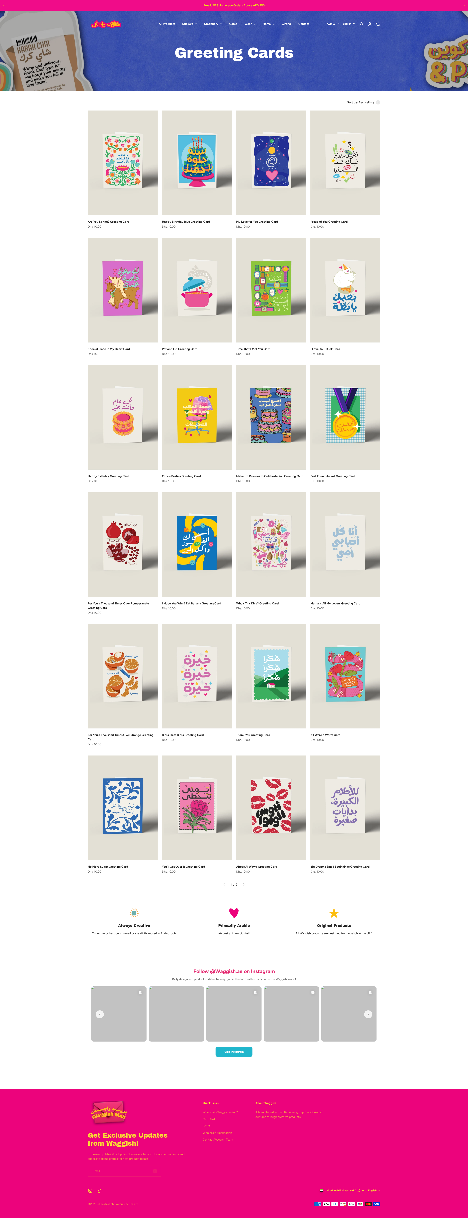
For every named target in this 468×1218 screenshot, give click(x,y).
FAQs (206, 1126)
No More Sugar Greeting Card (108, 866)
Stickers (187, 24)
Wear (248, 24)
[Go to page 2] (243, 884)
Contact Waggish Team (218, 1139)
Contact (303, 24)
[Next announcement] (464, 5)
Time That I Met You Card (253, 349)
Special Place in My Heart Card (109, 349)
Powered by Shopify (126, 1204)
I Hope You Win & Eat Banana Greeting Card (191, 603)
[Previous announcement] (3, 5)
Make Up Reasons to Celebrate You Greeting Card (269, 476)
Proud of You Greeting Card (329, 221)
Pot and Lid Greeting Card (179, 349)
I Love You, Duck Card (325, 349)
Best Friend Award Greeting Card (332, 476)
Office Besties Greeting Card (181, 476)
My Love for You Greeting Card (257, 221)
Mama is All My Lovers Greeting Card (335, 603)
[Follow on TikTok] (99, 1190)
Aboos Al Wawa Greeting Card (256, 866)
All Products (167, 24)
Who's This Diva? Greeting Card (257, 603)
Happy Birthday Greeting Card (108, 476)
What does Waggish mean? (220, 1112)
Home (267, 24)
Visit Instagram (234, 1051)
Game (233, 24)
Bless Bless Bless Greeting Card (183, 735)
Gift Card (209, 1119)
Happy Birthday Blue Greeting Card (186, 221)
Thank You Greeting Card (253, 735)
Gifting (286, 24)
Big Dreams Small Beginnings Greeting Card (340, 866)
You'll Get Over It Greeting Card (183, 866)
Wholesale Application (217, 1133)
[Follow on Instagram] (90, 1190)
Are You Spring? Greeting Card (108, 221)
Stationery (211, 24)
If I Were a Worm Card (325, 735)
